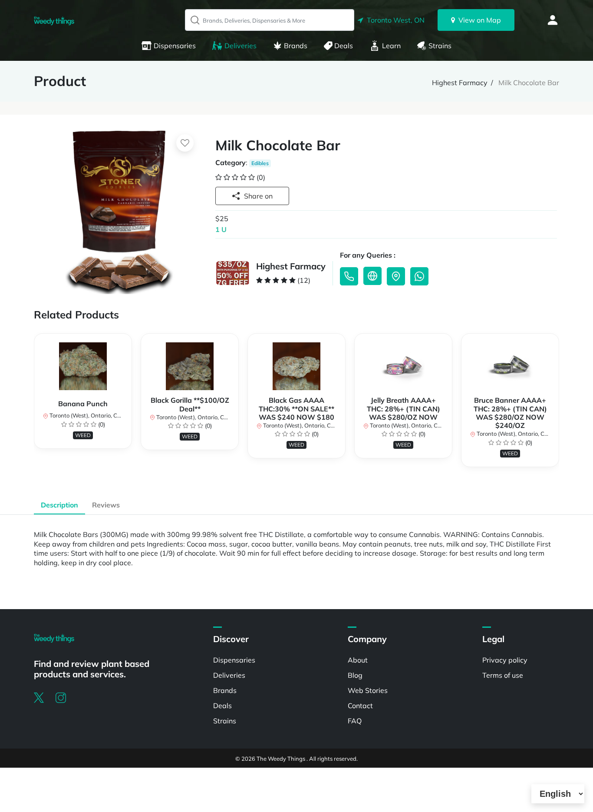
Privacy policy (504, 660)
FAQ (355, 720)
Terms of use (502, 675)
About (358, 660)
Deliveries (240, 45)
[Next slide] (559, 409)
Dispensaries (175, 45)
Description (59, 504)
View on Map (478, 20)
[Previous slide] (34, 409)
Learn (391, 45)
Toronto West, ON (394, 20)
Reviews (106, 504)
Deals (343, 45)
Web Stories (368, 690)
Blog (355, 675)
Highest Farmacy (460, 82)
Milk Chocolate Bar (528, 82)
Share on (258, 196)
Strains (439, 45)
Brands (295, 45)
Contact (360, 705)
